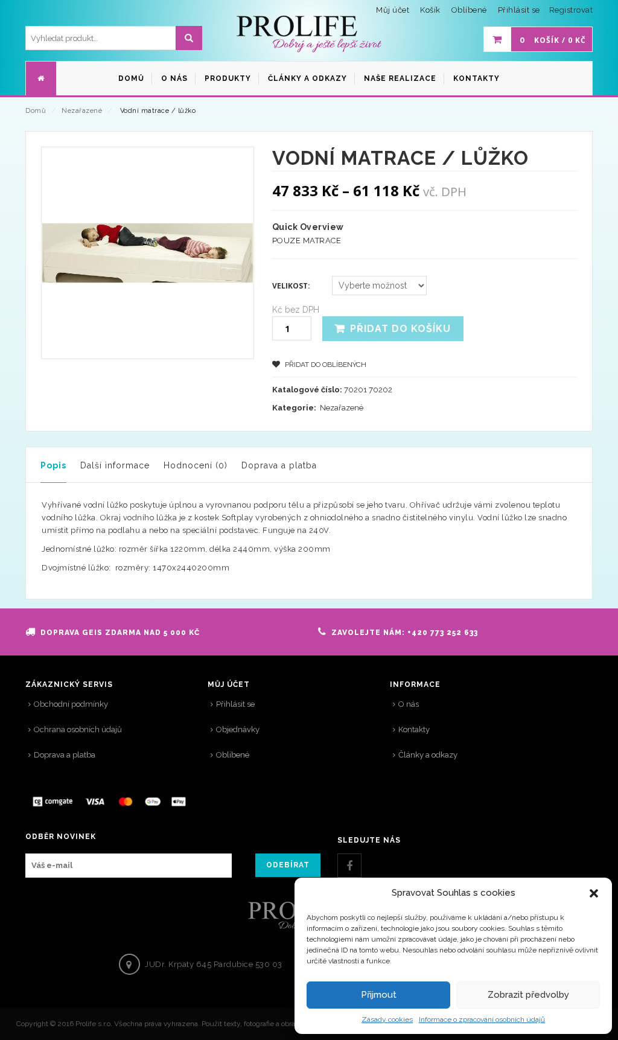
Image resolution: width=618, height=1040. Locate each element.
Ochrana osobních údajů (78, 729)
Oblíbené (232, 754)
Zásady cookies (387, 1019)
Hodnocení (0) (196, 465)
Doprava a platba (279, 465)
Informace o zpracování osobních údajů (482, 1019)
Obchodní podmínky (71, 704)
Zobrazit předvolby (528, 994)
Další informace (115, 465)
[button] (594, 893)
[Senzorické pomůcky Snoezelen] (309, 34)
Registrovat (571, 9)
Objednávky (238, 729)
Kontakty (414, 729)
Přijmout (379, 994)
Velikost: (291, 286)
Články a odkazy (427, 754)
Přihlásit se (519, 9)
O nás (408, 704)
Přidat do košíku (400, 328)
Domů (35, 111)
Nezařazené (82, 111)
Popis (53, 465)
